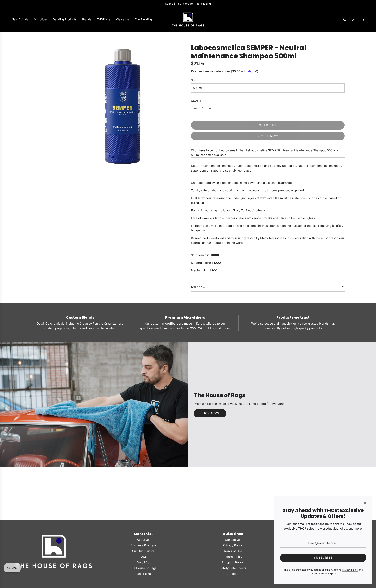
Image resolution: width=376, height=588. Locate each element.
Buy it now (268, 135)
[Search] (345, 19)
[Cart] (362, 19)
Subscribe (323, 557)
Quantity (198, 101)
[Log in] (353, 19)
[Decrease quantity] (195, 108)
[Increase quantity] (210, 108)
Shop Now (210, 413)
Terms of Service (319, 573)
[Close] (365, 503)
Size (194, 80)
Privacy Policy (350, 569)
